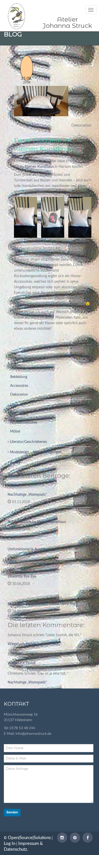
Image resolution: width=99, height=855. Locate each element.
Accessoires (19, 386)
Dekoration (19, 394)
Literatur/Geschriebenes (28, 442)
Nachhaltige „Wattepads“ (27, 494)
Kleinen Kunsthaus (39, 167)
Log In (9, 843)
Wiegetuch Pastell (22, 644)
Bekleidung (18, 377)
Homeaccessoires (23, 422)
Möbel (15, 431)
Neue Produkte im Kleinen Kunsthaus (37, 522)
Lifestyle (16, 405)
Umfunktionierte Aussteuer (29, 549)
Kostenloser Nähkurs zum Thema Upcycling (41, 604)
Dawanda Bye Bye (22, 576)
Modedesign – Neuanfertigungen (35, 452)
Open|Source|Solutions (29, 838)
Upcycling (17, 368)
